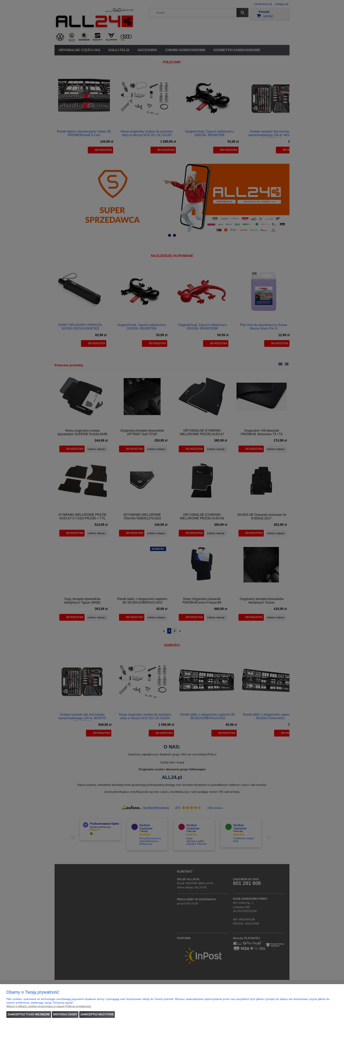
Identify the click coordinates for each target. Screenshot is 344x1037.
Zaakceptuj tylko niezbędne (29, 1014)
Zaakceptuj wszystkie (97, 1014)
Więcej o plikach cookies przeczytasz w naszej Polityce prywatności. (49, 1006)
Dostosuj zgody (65, 1014)
